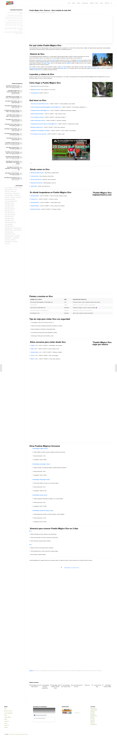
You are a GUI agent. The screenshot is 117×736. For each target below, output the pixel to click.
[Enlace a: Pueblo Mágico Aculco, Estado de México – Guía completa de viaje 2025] (34, 689)
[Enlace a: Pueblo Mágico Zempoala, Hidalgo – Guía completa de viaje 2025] (107, 689)
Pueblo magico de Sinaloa (9, 216)
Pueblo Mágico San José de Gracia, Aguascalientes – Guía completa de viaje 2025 (12, 168)
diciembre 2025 (93, 708)
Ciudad (6, 187)
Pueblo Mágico (38, 12)
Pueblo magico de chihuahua (9, 204)
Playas (5, 715)
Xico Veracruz (99, 670)
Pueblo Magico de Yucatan (9, 220)
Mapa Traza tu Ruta (8, 710)
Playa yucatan (18, 197)
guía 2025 (63, 670)
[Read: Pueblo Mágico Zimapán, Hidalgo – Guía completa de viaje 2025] (21, 102)
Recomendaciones (8, 237)
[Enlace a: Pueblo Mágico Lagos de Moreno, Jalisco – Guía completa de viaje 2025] (55, 687)
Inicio (5, 708)
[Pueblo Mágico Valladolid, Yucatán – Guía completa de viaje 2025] (1, 368)
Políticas (6, 727)
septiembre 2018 (93, 715)
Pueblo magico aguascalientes (10, 199)
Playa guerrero (17, 195)
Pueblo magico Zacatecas (9, 235)
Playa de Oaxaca (13, 191)
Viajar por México (12, 734)
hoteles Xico (67, 670)
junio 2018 (92, 718)
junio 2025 (92, 713)
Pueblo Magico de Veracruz (45, 12)
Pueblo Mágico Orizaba (38, 495)
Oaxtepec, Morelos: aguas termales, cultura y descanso (14, 17)
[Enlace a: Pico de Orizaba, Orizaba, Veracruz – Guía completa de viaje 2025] (76, 687)
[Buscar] (111, 3)
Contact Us (6, 725)
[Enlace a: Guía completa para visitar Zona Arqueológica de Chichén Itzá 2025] (86, 689)
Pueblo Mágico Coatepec (38, 448)
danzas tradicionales (43, 670)
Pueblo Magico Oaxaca (9, 230)
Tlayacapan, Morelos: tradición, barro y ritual (15, 20)
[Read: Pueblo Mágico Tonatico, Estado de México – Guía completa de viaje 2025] (21, 115)
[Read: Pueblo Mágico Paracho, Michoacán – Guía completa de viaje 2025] (21, 178)
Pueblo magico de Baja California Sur (11, 201)
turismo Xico (90, 670)
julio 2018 (92, 717)
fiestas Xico (50, 670)
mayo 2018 (92, 720)
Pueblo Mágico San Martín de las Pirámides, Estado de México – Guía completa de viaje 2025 (13, 92)
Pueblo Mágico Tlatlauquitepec (39, 479)
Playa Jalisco (7, 197)
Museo (20, 187)
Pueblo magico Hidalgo (8, 224)
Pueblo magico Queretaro (9, 231)
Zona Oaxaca (13, 239)
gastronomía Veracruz (56, 670)
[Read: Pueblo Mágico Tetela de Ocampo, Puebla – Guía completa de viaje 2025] (21, 125)
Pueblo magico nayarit (17, 228)
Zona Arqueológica (15, 237)
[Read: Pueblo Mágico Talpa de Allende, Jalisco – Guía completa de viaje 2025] (21, 134)
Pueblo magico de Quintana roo (10, 214)
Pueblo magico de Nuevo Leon (10, 212)
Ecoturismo (10, 187)
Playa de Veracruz (17, 193)
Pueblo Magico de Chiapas (9, 203)
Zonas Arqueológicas (8, 713)
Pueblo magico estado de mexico (10, 222)
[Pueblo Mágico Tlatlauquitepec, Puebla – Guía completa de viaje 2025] (116, 368)
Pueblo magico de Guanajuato (10, 208)
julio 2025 (92, 711)
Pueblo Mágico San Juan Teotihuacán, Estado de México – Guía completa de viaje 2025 (13, 162)
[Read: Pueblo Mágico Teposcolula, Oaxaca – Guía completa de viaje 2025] (21, 148)
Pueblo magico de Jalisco (9, 210)
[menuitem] (69, 3)
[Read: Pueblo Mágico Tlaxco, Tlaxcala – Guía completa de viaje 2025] (21, 120)
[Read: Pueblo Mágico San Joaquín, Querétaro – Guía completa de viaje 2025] (21, 174)
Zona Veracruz (15, 241)
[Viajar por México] (9, 3)
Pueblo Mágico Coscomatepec (39, 464)
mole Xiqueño (72, 670)
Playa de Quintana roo (8, 193)
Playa (16, 189)
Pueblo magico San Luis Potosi (10, 233)
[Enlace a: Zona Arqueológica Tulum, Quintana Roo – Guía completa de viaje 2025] (66, 689)
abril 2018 (92, 721)
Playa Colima (7, 191)
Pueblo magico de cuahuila (9, 206)
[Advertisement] (13, 58)
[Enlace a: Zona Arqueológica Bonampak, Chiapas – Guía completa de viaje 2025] (45, 689)
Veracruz (94, 670)
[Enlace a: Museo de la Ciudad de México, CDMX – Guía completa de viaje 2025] (97, 689)
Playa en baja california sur (9, 195)
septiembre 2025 (93, 710)
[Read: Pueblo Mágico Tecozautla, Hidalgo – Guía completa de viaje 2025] (21, 129)
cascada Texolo (36, 670)
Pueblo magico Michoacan (9, 226)
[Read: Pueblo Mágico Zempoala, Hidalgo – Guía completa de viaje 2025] (21, 106)
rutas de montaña (84, 670)
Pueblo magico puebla (17, 230)
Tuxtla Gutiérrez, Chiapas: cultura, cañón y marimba (14, 22)
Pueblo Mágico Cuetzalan (38, 510)
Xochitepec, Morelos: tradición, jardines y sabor (15, 15)
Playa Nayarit (13, 197)
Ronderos (53, 12)
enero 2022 (92, 714)
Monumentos (16, 187)
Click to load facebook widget (40, 715)
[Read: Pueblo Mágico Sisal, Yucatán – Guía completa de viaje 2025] (21, 139)
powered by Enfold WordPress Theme (21, 734)
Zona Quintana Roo (8, 241)
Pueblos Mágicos (7, 717)
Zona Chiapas (7, 239)
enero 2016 (92, 723)
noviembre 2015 (93, 724)
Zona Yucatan (7, 243)
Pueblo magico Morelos (9, 228)
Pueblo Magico (78, 670)
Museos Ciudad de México (9, 189)
